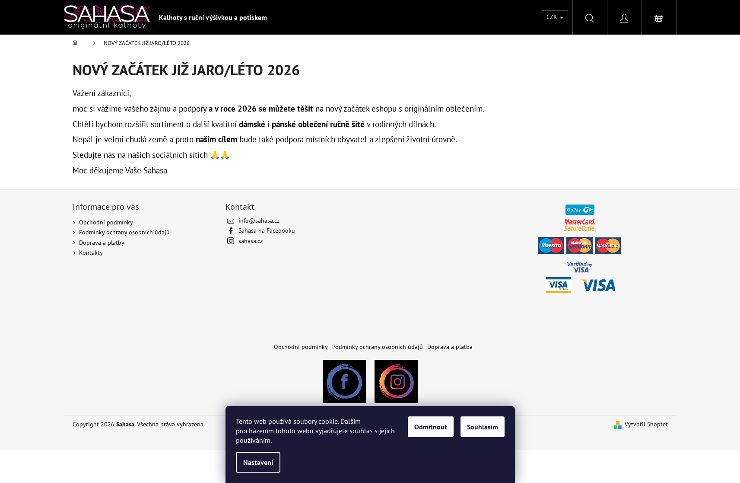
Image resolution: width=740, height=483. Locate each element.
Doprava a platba (450, 347)
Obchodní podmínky (106, 222)
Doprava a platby (101, 242)
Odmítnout (430, 426)
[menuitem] (213, 17)
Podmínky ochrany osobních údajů (124, 232)
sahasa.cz (250, 241)
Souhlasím (482, 426)
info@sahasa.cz (258, 220)
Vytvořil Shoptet (646, 424)
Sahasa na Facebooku (266, 230)
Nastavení (258, 462)
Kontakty (91, 252)
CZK (552, 17)
